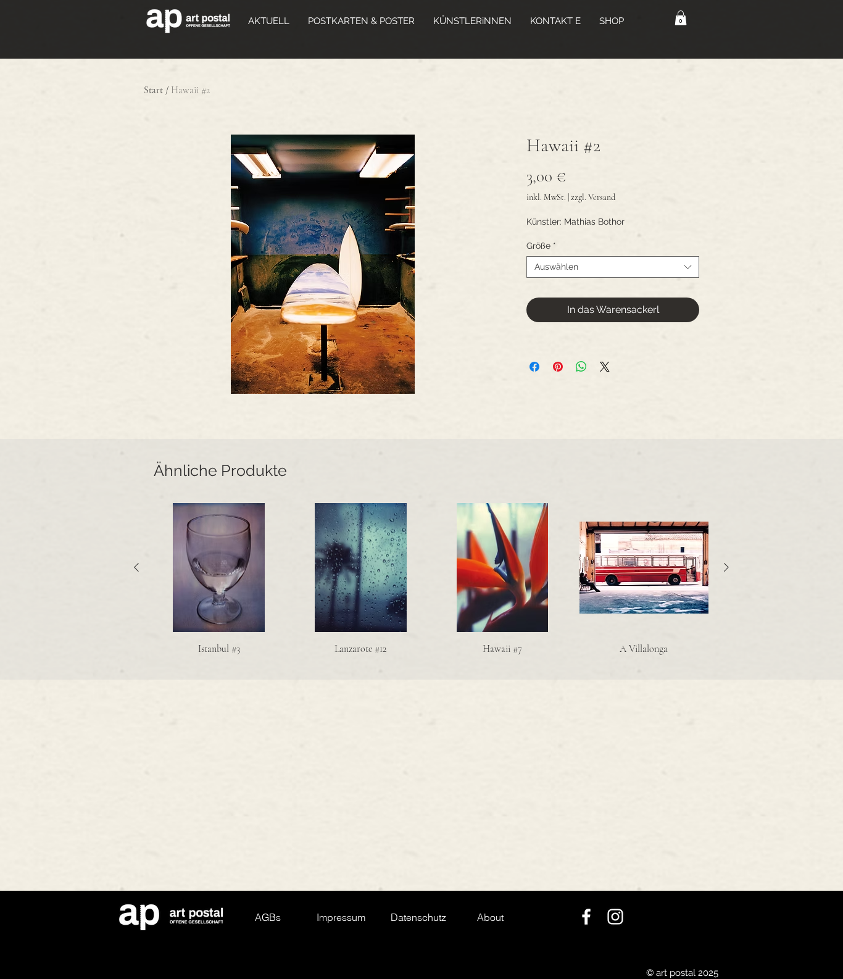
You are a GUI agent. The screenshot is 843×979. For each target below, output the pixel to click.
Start (153, 90)
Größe (541, 246)
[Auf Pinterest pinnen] (557, 366)
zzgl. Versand (593, 197)
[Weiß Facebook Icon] (586, 916)
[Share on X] (604, 366)
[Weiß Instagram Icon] (615, 916)
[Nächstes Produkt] (726, 567)
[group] (431, 579)
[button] (361, 21)
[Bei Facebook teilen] (534, 366)
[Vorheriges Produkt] (136, 567)
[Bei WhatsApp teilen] (581, 366)
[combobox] (612, 267)
